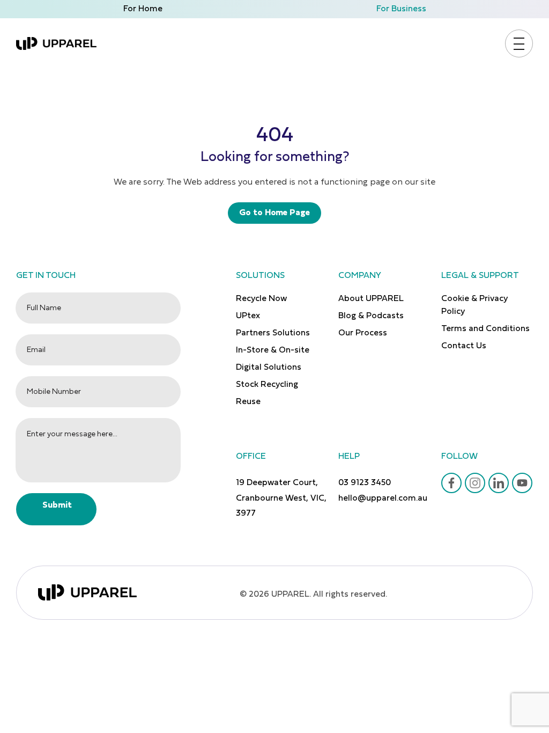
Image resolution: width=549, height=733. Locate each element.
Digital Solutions (268, 367)
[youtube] (522, 483)
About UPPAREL (371, 299)
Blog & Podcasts (371, 316)
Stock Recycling (267, 385)
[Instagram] (475, 483)
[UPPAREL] (56, 43)
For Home (142, 9)
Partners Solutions (273, 333)
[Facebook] (451, 483)
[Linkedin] (498, 483)
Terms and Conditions (485, 329)
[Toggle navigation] (519, 44)
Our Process (362, 333)
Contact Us (463, 346)
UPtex (248, 316)
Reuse (248, 402)
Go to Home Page (274, 213)
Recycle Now (261, 299)
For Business (401, 9)
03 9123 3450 (364, 483)
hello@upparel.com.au (382, 498)
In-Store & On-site (272, 350)
